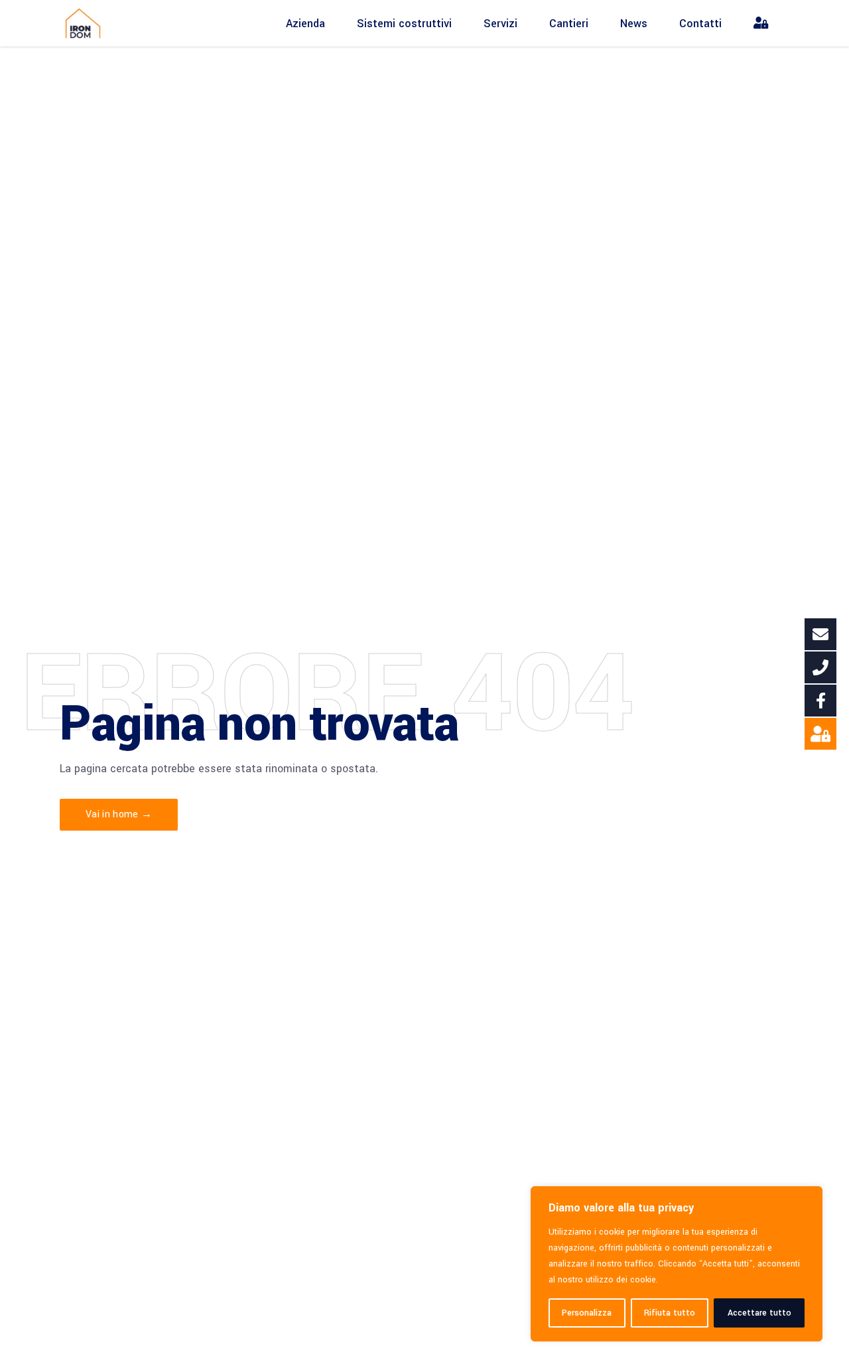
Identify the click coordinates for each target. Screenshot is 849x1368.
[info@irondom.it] (820, 634)
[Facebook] (820, 701)
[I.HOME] (820, 734)
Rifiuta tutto (669, 1313)
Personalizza (587, 1313)
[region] (676, 1263)
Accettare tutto (759, 1313)
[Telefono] (820, 667)
